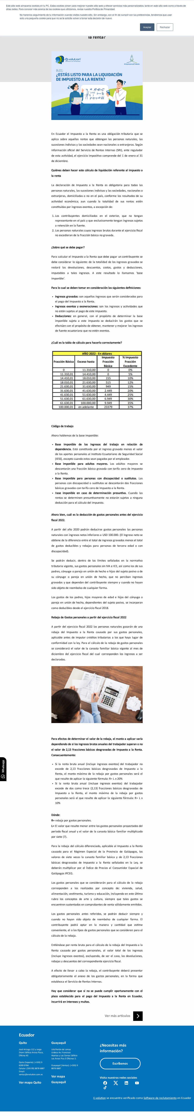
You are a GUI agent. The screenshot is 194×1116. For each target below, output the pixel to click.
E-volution (99, 1098)
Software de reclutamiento (160, 1098)
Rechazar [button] (165, 27)
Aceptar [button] (147, 27)
